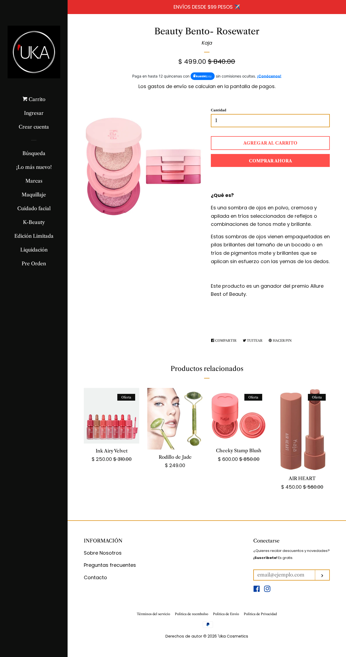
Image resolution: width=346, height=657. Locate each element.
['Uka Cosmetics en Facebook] (256, 589)
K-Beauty (34, 222)
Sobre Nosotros (103, 552)
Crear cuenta (34, 127)
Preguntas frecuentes (110, 565)
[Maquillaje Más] (49, 195)
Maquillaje (34, 195)
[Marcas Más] (45, 181)
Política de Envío (226, 614)
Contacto (95, 577)
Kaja (207, 42)
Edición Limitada (34, 236)
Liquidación (34, 250)
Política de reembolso (191, 614)
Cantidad (218, 110)
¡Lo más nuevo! (34, 167)
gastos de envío (167, 86)
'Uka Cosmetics (233, 636)
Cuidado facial (34, 209)
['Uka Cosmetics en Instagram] (267, 589)
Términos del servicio (153, 614)
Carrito (36, 99)
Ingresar (34, 113)
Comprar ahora (270, 160)
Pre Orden (34, 264)
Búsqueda (33, 153)
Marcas (33, 181)
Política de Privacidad (260, 614)
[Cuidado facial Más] (53, 208)
